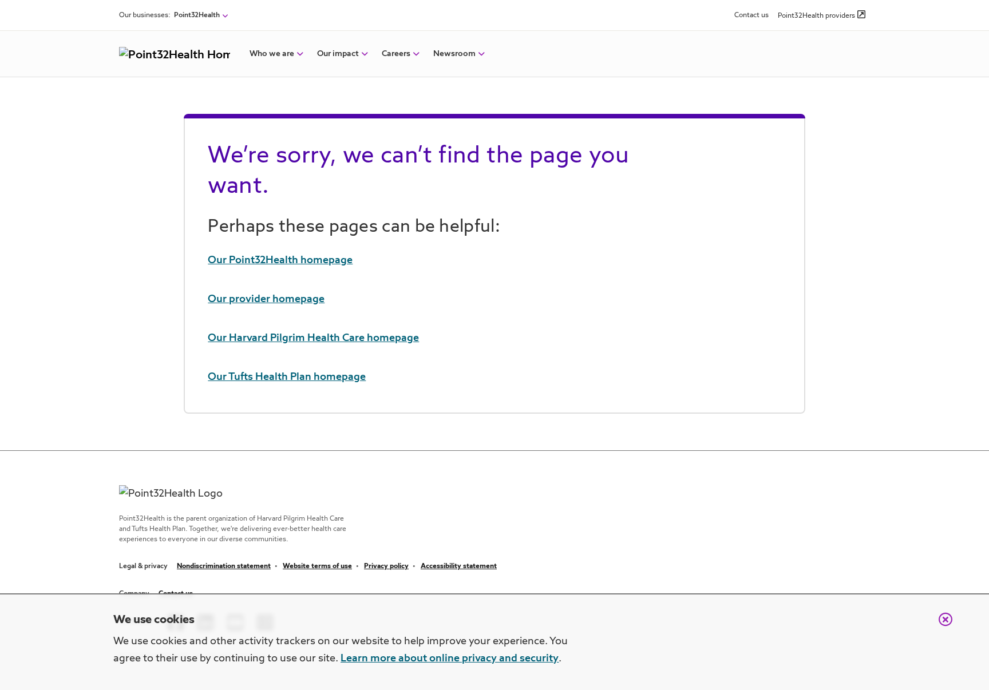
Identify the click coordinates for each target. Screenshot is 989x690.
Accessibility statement (459, 566)
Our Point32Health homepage (280, 260)
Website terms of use (317, 566)
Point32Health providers (816, 16)
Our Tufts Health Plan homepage (287, 377)
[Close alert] (939, 625)
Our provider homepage (266, 299)
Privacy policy (386, 566)
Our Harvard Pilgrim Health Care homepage (313, 338)
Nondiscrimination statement (224, 566)
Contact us (751, 15)
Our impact (338, 54)
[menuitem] (272, 54)
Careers (396, 54)
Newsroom (454, 54)
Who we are (272, 54)
